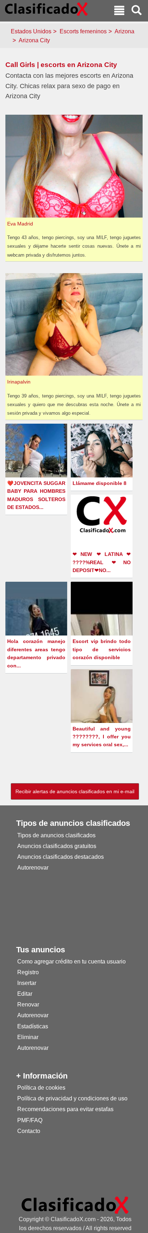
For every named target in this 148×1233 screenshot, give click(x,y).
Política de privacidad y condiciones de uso (72, 1098)
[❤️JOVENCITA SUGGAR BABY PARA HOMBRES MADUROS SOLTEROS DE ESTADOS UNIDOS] (37, 462)
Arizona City (34, 40)
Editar (24, 994)
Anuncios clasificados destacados (60, 857)
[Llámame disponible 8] (102, 453)
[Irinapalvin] (74, 324)
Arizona (124, 31)
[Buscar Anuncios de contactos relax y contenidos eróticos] (136, 11)
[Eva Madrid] (74, 166)
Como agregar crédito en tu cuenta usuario (71, 961)
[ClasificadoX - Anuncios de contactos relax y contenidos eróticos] (75, 1205)
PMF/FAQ (29, 1120)
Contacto (28, 1131)
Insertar (26, 983)
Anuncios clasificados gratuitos (56, 846)
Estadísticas (32, 1026)
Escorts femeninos (83, 31)
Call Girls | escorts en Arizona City (61, 64)
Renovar (28, 1004)
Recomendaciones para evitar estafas (65, 1109)
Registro (28, 972)
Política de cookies (41, 1088)
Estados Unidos (31, 31)
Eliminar (27, 1037)
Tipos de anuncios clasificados (56, 835)
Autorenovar (32, 868)
